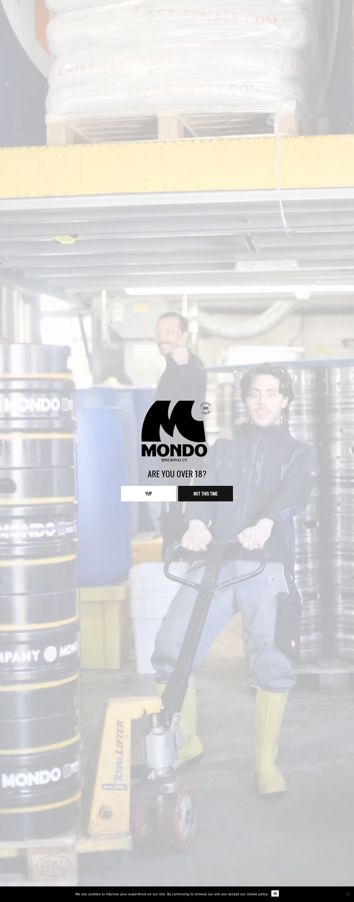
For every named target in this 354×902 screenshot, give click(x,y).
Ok (275, 893)
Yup (148, 494)
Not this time (205, 494)
